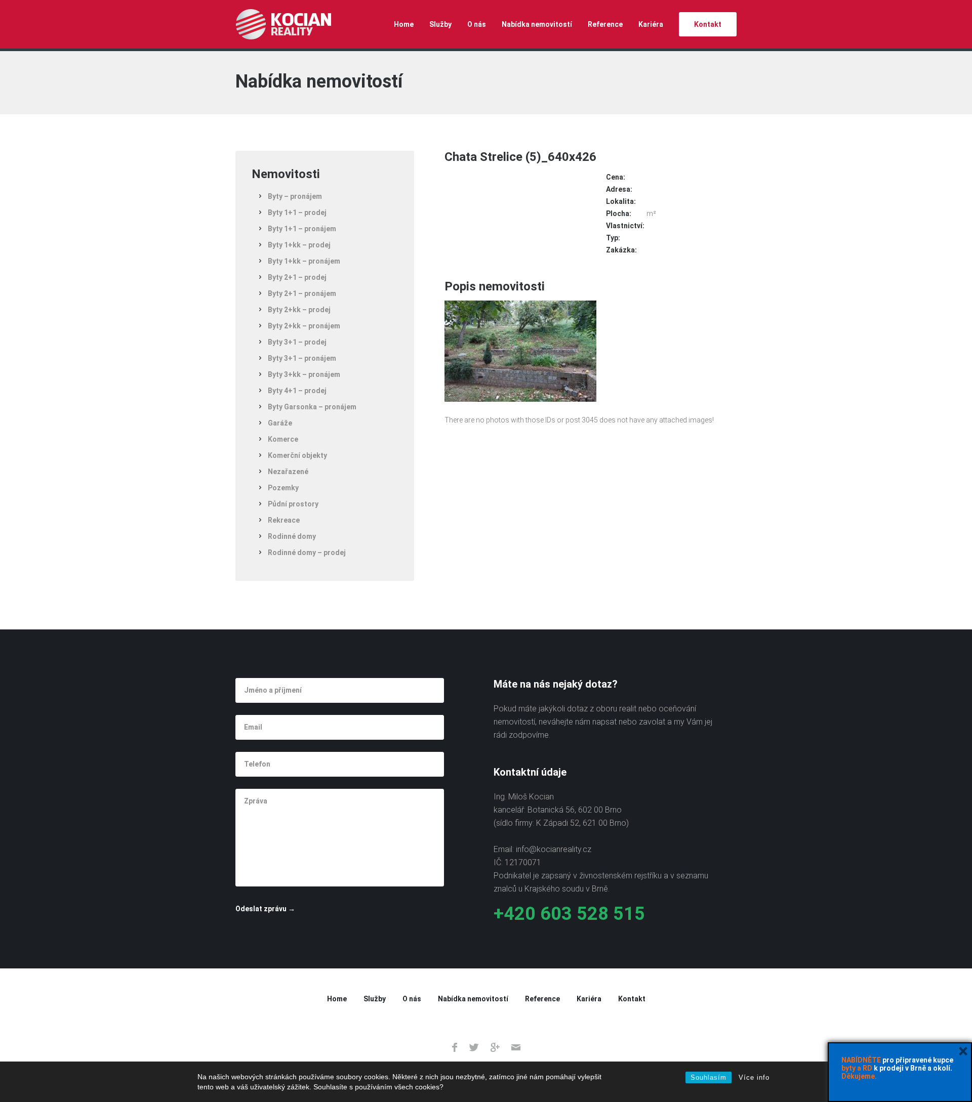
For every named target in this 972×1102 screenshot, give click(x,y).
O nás (476, 24)
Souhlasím (708, 1077)
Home (404, 24)
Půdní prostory (293, 504)
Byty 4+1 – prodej (297, 391)
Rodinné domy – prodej (307, 552)
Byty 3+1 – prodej (297, 342)
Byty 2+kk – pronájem (304, 326)
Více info (754, 1077)
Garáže (280, 423)
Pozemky (283, 488)
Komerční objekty (297, 455)
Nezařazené (288, 472)
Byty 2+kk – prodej (299, 310)
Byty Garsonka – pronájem (312, 407)
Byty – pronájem (295, 196)
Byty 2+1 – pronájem (302, 293)
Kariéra (650, 24)
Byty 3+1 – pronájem (302, 358)
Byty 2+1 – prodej (297, 277)
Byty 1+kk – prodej (299, 245)
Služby (440, 24)
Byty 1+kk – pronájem (304, 261)
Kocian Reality (283, 24)
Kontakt (707, 24)
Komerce (283, 439)
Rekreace (284, 520)
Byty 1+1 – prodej (297, 212)
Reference (605, 24)
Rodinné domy (292, 536)
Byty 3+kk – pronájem (304, 374)
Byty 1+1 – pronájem (302, 229)
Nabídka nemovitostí (537, 24)
